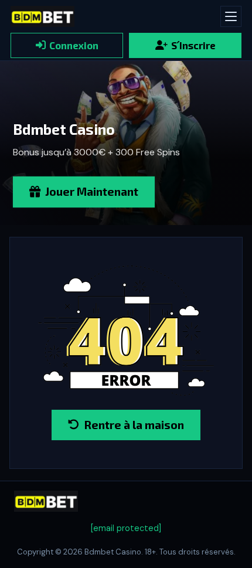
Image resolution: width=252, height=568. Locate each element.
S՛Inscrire (193, 45)
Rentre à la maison (134, 424)
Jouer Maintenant (91, 191)
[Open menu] (230, 16)
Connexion (73, 45)
